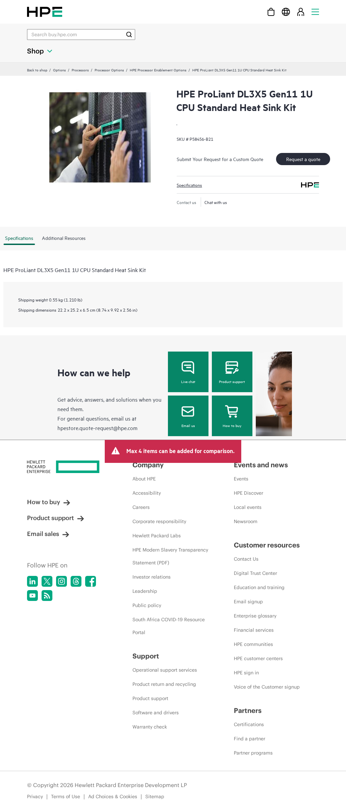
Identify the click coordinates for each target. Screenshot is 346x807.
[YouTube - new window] (32, 595)
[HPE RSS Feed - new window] (47, 595)
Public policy (146, 605)
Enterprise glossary (255, 616)
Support (145, 656)
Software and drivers (155, 713)
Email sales (43, 534)
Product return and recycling (164, 684)
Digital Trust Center (255, 573)
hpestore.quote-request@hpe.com (97, 427)
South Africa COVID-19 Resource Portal (168, 626)
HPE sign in (246, 673)
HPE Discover (248, 493)
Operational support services (164, 670)
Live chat (188, 381)
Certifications (249, 724)
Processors (80, 69)
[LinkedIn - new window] (32, 581)
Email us (188, 425)
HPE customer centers (258, 658)
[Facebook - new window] (90, 581)
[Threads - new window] (76, 581)
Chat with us (215, 202)
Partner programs (253, 753)
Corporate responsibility (159, 521)
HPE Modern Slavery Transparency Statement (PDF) (170, 556)
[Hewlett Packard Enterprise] (44, 12)
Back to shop (37, 69)
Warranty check (149, 727)
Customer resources (267, 545)
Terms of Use (65, 796)
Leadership (144, 591)
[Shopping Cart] (271, 12)
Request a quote (303, 159)
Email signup (248, 602)
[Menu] (315, 12)
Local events (248, 507)
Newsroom (245, 521)
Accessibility (146, 493)
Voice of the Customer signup (267, 687)
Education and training (259, 587)
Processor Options (109, 69)
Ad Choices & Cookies (112, 796)
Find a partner (249, 739)
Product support (232, 381)
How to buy (232, 425)
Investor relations (151, 577)
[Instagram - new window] (61, 581)
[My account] (301, 12)
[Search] (129, 34)
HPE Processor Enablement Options (158, 69)
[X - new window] (47, 581)
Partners (248, 710)
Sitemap (154, 796)
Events (241, 479)
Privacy (35, 796)
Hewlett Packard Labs (156, 536)
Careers (141, 507)
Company (148, 465)
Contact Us (246, 559)
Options (59, 69)
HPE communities (253, 644)
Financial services (254, 630)
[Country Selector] (286, 12)
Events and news (261, 465)
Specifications (189, 185)
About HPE (144, 479)
